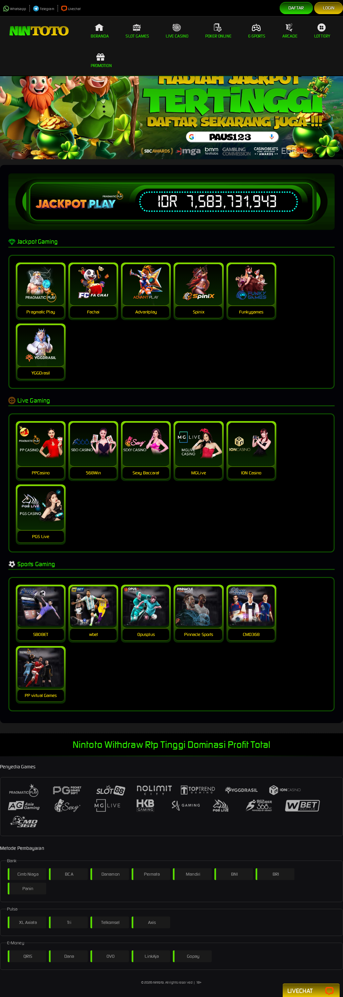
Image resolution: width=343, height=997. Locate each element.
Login (329, 8)
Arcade (290, 36)
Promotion (101, 65)
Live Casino (177, 36)
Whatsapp (18, 9)
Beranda (100, 36)
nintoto (158, 982)
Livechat (74, 9)
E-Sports (257, 36)
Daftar (296, 8)
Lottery (322, 36)
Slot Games (137, 36)
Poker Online (218, 36)
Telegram (47, 9)
